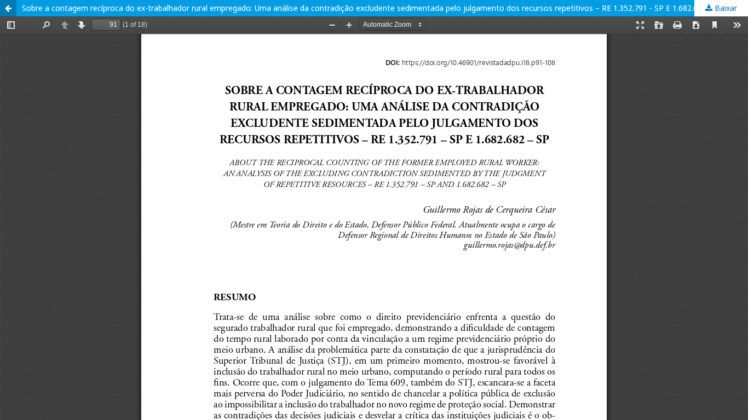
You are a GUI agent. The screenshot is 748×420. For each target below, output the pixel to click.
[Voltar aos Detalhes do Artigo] (8, 8)
